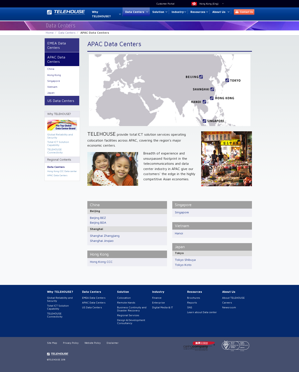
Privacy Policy (71, 342)
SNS (189, 307)
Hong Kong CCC (101, 261)
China (95, 205)
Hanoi (179, 233)
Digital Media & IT (162, 307)
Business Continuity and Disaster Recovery (131, 309)
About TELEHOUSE (233, 297)
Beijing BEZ (98, 217)
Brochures (193, 297)
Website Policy (92, 342)
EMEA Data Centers (56, 45)
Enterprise (158, 302)
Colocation (124, 297)
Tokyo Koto (183, 265)
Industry (178, 12)
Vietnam (182, 226)
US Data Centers (60, 100)
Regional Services (128, 315)
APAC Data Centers (56, 59)
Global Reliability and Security (60, 136)
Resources (197, 12)
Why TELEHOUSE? (101, 14)
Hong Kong (99, 254)
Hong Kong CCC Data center (62, 171)
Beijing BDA (98, 222)
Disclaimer (112, 342)
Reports (192, 302)
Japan (180, 247)
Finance (157, 297)
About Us (218, 12)
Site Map (52, 342)
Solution (158, 12)
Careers (227, 302)
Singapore (183, 205)
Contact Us (242, 11)
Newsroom (229, 307)
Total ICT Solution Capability (58, 143)
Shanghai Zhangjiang (105, 235)
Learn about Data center (202, 312)
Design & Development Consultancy (131, 322)
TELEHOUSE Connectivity (55, 151)
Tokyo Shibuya (185, 259)
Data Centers (134, 12)
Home (50, 32)
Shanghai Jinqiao (102, 240)
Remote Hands (126, 302)
